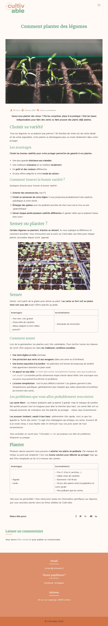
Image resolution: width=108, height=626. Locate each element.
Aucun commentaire (48, 110)
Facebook (48, 583)
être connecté (24, 539)
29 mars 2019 (29, 110)
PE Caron (16, 110)
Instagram (59, 583)
